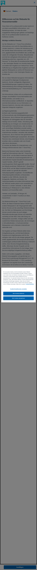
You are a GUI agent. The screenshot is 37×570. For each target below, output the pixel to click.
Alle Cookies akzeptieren (18, 298)
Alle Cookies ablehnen (18, 293)
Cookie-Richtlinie (30, 284)
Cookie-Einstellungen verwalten (18, 289)
